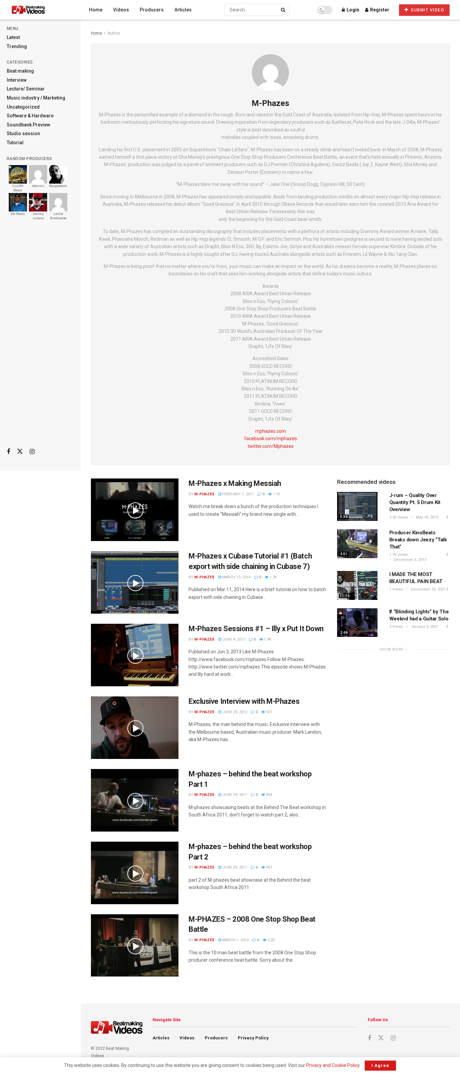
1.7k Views (398, 554)
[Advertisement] (40, 336)
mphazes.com (270, 431)
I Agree (380, 1065)
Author (113, 33)
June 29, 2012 (234, 712)
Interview (17, 80)
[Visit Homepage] (41, 9)
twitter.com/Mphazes (271, 446)
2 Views (396, 626)
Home (95, 9)
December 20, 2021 (428, 589)
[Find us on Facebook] (8, 452)
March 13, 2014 (236, 577)
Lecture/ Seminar (26, 88)
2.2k (270, 940)
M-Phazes (204, 494)
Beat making (20, 71)
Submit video (427, 10)
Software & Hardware (30, 115)
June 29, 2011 (234, 795)
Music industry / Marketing (36, 98)
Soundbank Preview (28, 124)
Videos (121, 9)
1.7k (272, 577)
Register (379, 9)
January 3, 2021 (424, 626)
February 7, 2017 (237, 494)
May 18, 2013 (426, 517)
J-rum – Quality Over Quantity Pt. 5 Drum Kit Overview (414, 502)
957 (268, 867)
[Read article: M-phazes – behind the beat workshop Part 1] (134, 800)
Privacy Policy (253, 1037)
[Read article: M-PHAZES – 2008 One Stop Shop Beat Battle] (134, 945)
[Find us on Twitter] (20, 452)
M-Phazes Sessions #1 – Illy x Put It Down (256, 628)
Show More (392, 649)
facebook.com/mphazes (270, 438)
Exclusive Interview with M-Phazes (244, 701)
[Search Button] (283, 10)
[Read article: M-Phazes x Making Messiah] (134, 509)
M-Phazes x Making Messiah (235, 483)
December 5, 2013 (409, 560)
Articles (183, 9)
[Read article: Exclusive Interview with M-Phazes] (134, 727)
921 (268, 712)
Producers (152, 9)
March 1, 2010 (235, 940)
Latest (13, 37)
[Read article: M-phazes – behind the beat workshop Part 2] (134, 873)
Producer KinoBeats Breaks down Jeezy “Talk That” (418, 540)
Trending (17, 46)
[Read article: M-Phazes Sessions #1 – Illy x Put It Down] (134, 655)
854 (268, 795)
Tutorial (15, 142)
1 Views (396, 589)
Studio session (23, 133)
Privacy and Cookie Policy (332, 1065)
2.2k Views (398, 517)
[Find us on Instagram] (32, 452)
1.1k (276, 494)
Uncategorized (23, 107)
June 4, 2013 (233, 639)
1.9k (267, 639)
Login (352, 9)
